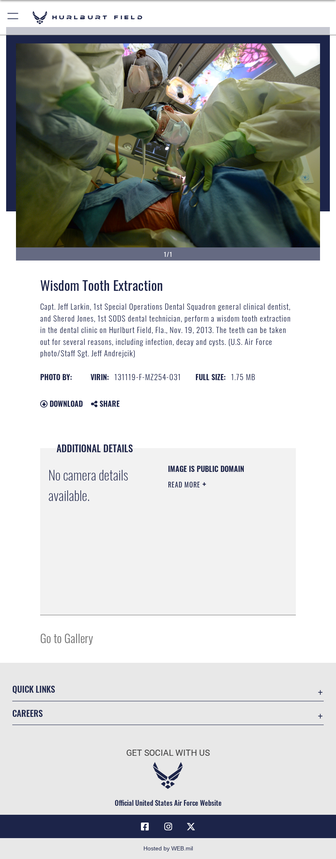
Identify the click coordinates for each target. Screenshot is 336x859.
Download (65, 403)
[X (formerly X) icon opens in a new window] (191, 826)
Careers (27, 713)
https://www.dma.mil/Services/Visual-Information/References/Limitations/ (218, 599)
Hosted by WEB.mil (168, 848)
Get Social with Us (168, 753)
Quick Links (33, 688)
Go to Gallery (66, 637)
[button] (13, 17)
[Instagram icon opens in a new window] (168, 826)
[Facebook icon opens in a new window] (145, 826)
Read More (185, 485)
